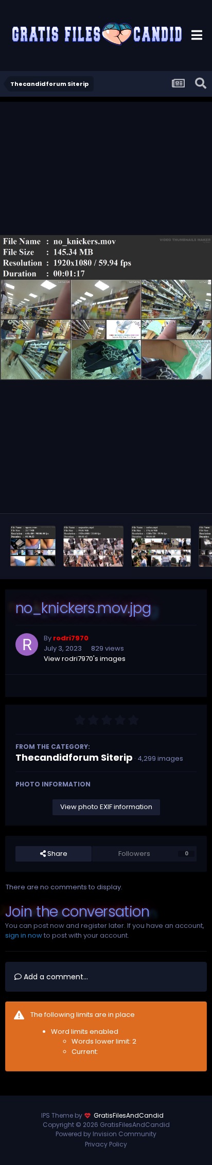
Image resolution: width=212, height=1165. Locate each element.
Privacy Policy (106, 1144)
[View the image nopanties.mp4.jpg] (93, 546)
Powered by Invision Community (106, 1134)
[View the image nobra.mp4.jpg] (161, 546)
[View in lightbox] (106, 308)
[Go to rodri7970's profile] (26, 644)
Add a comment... (55, 977)
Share (56, 853)
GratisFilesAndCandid (129, 1115)
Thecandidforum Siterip (74, 757)
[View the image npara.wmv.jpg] (33, 546)
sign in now (23, 935)
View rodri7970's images (85, 659)
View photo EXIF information (106, 807)
